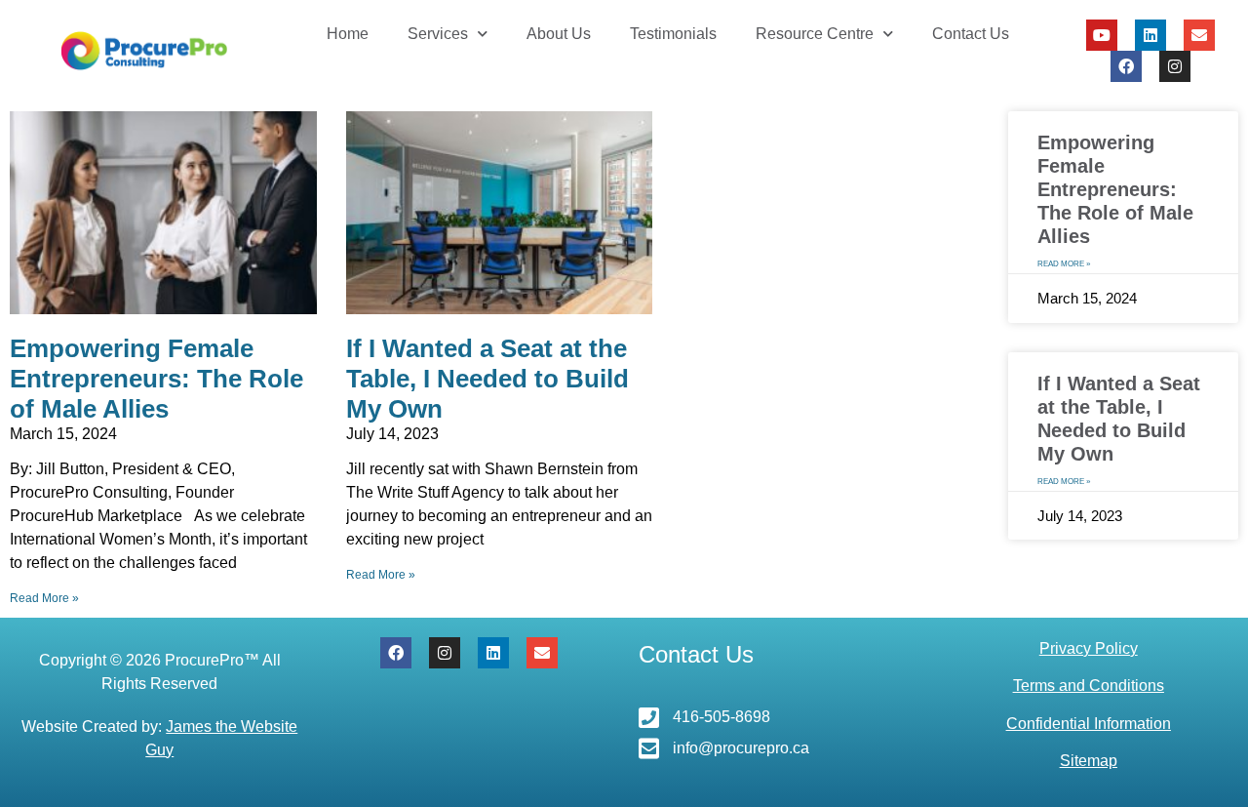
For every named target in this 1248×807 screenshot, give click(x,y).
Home (348, 33)
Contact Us (970, 33)
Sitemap (1088, 760)
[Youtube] (1101, 35)
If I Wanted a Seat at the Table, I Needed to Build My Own (487, 379)
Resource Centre (815, 33)
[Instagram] (1174, 66)
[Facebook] (1126, 66)
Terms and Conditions (1088, 685)
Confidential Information (1088, 723)
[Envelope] (1199, 35)
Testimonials (673, 33)
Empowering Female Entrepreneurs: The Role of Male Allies (156, 379)
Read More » (44, 598)
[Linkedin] (1150, 35)
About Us (558, 33)
